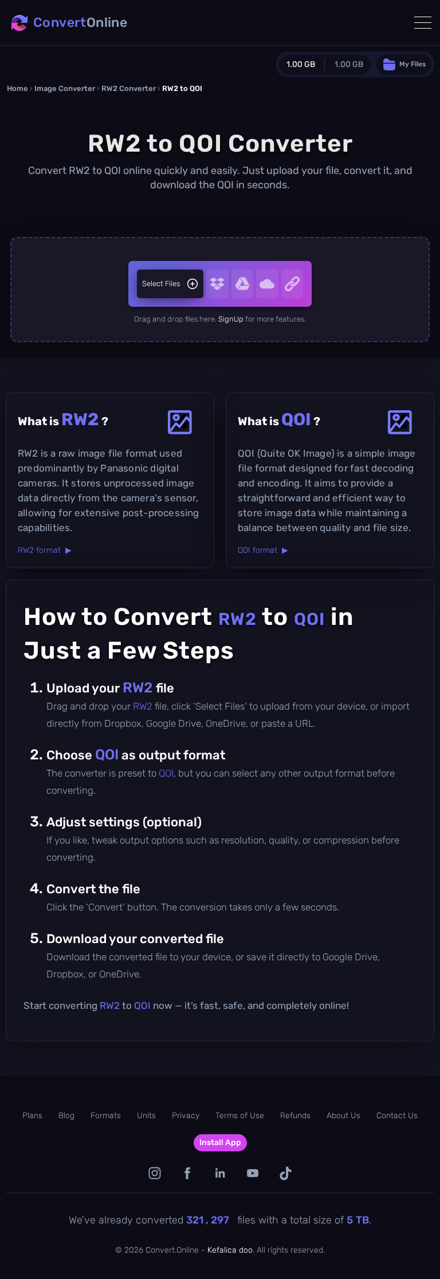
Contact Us (397, 1115)
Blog (66, 1115)
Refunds (295, 1115)
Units (146, 1115)
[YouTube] (253, 1173)
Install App (220, 1142)
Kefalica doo (230, 1250)
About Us (343, 1115)
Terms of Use (239, 1115)
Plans (32, 1115)
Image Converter (64, 88)
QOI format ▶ (263, 550)
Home (17, 88)
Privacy (185, 1115)
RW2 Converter (128, 88)
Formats (106, 1115)
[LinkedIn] (220, 1173)
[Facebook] (187, 1173)
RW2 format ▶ (45, 550)
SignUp (230, 319)
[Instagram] (155, 1173)
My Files (412, 64)
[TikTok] (285, 1173)
